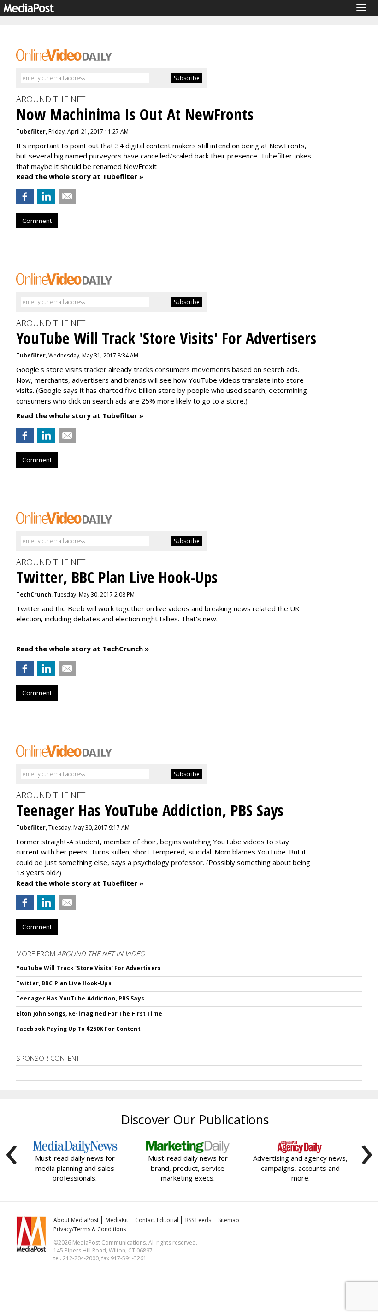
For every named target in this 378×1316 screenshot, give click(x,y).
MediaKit (117, 1220)
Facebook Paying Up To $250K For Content (78, 1029)
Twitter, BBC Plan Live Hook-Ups (64, 983)
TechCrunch (33, 594)
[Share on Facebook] (25, 196)
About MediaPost (76, 1220)
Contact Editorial (156, 1220)
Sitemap (228, 1220)
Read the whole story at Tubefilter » (79, 176)
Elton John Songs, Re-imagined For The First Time (89, 1014)
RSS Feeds (198, 1220)
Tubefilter (31, 131)
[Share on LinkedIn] (46, 196)
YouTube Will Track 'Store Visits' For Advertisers (88, 968)
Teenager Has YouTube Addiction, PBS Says (80, 998)
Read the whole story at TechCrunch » (82, 648)
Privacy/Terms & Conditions (89, 1229)
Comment (37, 220)
